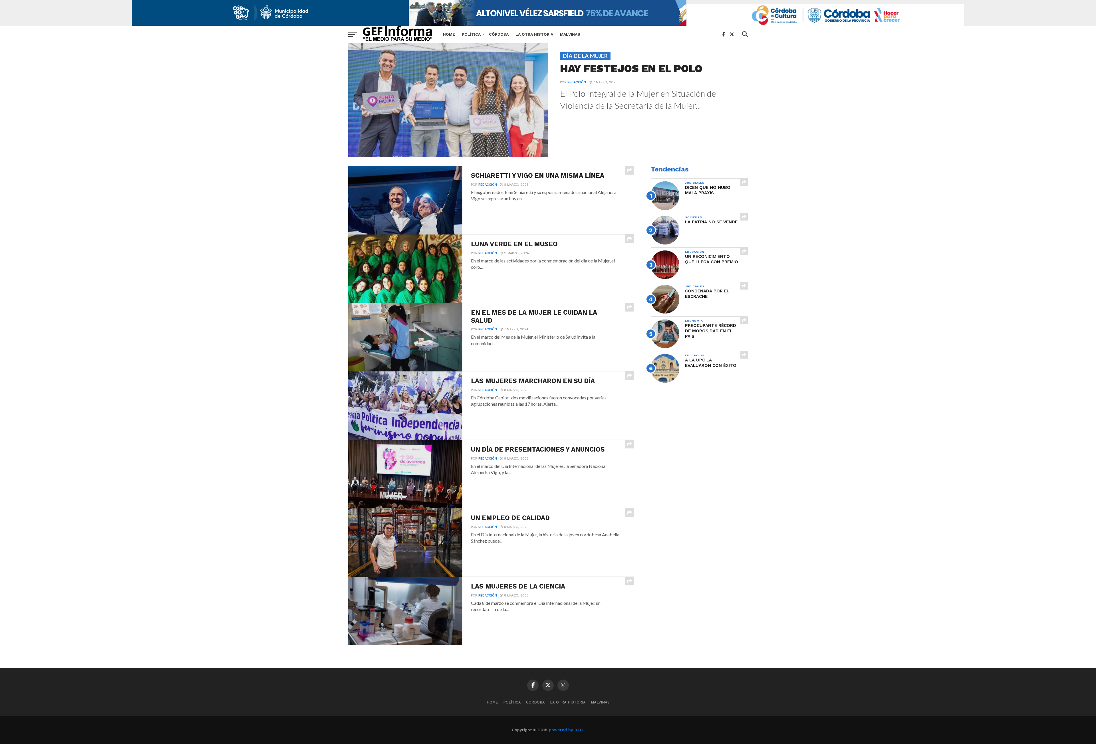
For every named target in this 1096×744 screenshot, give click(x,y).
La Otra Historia (534, 34)
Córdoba (499, 34)
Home (449, 34)
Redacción (576, 82)
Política (471, 34)
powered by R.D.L (567, 729)
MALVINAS (570, 34)
